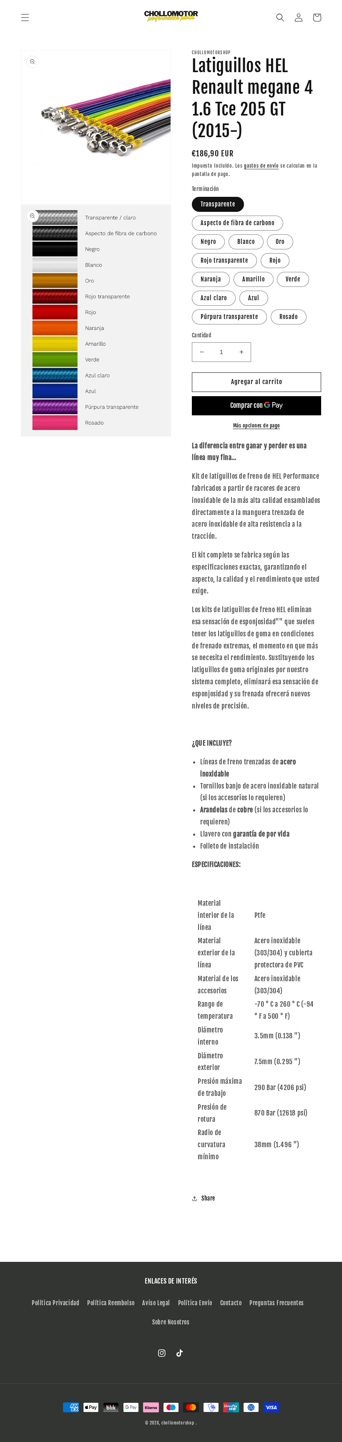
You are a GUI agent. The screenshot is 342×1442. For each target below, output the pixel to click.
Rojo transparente (224, 260)
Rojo (275, 260)
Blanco (246, 241)
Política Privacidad (55, 1302)
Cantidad (201, 335)
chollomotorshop (177, 1422)
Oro (280, 241)
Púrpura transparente (229, 316)
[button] (25, 17)
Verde (293, 279)
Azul (253, 297)
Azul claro (214, 297)
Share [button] (208, 1198)
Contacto (231, 1302)
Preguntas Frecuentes (276, 1302)
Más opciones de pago (256, 425)
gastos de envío (261, 166)
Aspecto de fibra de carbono (237, 222)
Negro (208, 241)
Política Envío (195, 1302)
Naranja (211, 279)
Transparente (218, 204)
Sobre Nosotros (170, 1322)
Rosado (288, 316)
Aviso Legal (156, 1302)
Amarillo (253, 279)
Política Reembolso (111, 1302)
